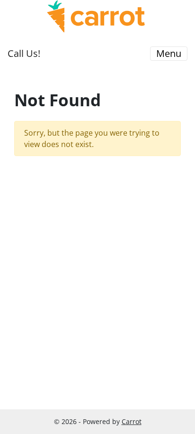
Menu (168, 53)
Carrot (132, 421)
